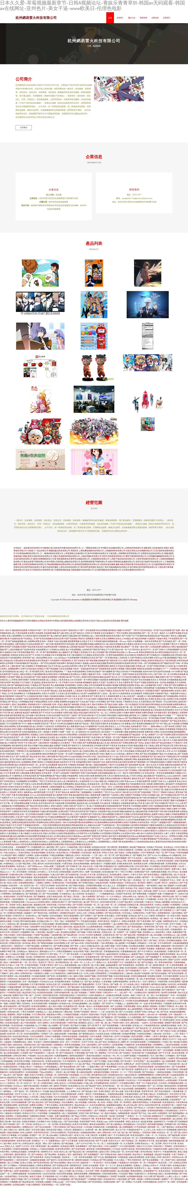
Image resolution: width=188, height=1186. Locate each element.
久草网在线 (174, 669)
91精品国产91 (20, 696)
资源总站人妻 (13, 924)
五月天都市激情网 (171, 976)
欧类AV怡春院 (84, 910)
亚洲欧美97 (121, 891)
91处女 (74, 696)
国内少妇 (176, 970)
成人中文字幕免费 (7, 773)
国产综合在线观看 (164, 630)
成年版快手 (170, 784)
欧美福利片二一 (93, 894)
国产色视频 (43, 759)
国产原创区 (64, 1025)
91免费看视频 (12, 778)
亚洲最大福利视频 (17, 907)
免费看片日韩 (147, 806)
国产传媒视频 (70, 979)
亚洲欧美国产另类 (66, 811)
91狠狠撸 (62, 647)
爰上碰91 (147, 803)
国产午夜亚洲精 (144, 921)
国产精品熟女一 (33, 663)
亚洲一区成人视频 (59, 704)
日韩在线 (123, 658)
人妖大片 (66, 789)
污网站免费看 (130, 669)
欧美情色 (26, 1003)
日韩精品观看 (148, 693)
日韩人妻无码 (38, 863)
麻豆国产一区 (148, 877)
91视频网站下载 (27, 932)
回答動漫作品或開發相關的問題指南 (40, 302)
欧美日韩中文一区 (53, 682)
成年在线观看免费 (171, 811)
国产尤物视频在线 (120, 789)
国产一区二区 (148, 633)
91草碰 (58, 688)
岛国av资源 (78, 712)
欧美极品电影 (129, 666)
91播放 (43, 811)
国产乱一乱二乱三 (101, 712)
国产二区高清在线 (33, 888)
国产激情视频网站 (50, 652)
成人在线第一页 (122, 948)
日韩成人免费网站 (96, 913)
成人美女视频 (156, 935)
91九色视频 (45, 655)
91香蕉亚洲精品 (146, 729)
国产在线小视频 (103, 754)
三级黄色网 (60, 866)
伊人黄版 (180, 1006)
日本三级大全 (163, 740)
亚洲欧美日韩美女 (104, 861)
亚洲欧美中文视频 (122, 814)
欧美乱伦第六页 (54, 984)
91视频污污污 (180, 773)
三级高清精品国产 (83, 858)
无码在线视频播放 (106, 990)
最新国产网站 (138, 954)
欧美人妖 (160, 987)
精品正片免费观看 (70, 948)
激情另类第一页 (37, 1017)
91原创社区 (49, 726)
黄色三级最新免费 (92, 795)
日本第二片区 (118, 800)
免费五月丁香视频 (41, 740)
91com (113, 754)
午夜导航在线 (38, 721)
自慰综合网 (143, 968)
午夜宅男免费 (170, 660)
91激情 (174, 808)
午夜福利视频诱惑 (180, 943)
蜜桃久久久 (102, 962)
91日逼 (72, 797)
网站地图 (124, 620)
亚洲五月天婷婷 (44, 968)
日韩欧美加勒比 (133, 852)
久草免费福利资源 (116, 973)
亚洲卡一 (61, 891)
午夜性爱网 (57, 1031)
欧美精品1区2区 (99, 847)
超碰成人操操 (88, 663)
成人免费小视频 (108, 946)
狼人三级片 (75, 814)
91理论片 (44, 748)
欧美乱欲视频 (75, 710)
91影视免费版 (130, 1006)
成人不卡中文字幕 (110, 1031)
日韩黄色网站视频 (94, 885)
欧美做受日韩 (128, 663)
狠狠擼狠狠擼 (153, 808)
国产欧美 (126, 690)
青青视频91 (44, 929)
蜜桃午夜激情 (135, 712)
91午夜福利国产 (163, 995)
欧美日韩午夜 (62, 885)
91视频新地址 (62, 797)
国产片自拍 (80, 701)
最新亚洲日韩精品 (153, 704)
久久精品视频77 (87, 954)
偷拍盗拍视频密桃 (178, 1012)
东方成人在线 (125, 696)
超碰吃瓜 (85, 710)
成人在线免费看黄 (34, 754)
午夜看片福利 (118, 1022)
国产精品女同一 (144, 937)
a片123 (174, 751)
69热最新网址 (72, 776)
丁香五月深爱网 (58, 1020)
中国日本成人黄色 (8, 1001)
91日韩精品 (155, 866)
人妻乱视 (14, 666)
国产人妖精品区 (138, 957)
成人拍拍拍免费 (110, 688)
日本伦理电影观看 (58, 1022)
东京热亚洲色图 (137, 814)
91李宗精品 (98, 770)
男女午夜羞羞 (85, 847)
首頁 (110, 18)
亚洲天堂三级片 (141, 940)
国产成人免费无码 (50, 707)
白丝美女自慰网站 (83, 808)
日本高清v (34, 803)
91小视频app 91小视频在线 (170, 855)
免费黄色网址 (159, 784)
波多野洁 (57, 858)
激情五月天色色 (116, 666)
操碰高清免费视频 (49, 677)
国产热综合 (13, 701)
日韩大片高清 (108, 852)
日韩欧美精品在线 (103, 907)
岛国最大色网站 (18, 789)
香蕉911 (81, 638)
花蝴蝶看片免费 (92, 638)
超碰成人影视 (40, 682)
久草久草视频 (13, 959)
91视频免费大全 (38, 847)
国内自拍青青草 (147, 904)
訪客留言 (166, 18)
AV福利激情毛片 (25, 800)
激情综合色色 (182, 907)
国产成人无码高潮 (49, 850)
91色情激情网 (73, 658)
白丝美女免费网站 (107, 638)
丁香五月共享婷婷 (47, 885)
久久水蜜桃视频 (134, 1017)
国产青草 (75, 946)
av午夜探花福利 (70, 748)
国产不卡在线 (34, 655)
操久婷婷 (92, 699)
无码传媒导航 (87, 745)
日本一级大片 (6, 630)
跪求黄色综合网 (141, 863)
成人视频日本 (64, 652)
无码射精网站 (70, 685)
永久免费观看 (85, 937)
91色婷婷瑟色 (124, 693)
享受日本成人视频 (116, 968)
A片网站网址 (125, 778)
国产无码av (139, 743)
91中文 (3, 734)
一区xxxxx (122, 641)
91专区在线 (51, 715)
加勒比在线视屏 (89, 767)
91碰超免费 (60, 803)
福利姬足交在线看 (47, 737)
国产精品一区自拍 (154, 751)
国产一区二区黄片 (23, 737)
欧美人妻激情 (143, 1006)
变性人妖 (69, 633)
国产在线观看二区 (140, 990)
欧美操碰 (91, 784)
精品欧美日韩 (80, 926)
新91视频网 (107, 671)
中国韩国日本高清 (87, 658)
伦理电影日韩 (39, 957)
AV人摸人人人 (109, 885)
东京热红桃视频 (157, 1022)
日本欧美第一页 (48, 773)
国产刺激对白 (92, 811)
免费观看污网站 (130, 759)
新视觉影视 (145, 710)
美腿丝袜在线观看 (172, 765)
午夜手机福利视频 (13, 861)
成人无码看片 (38, 726)
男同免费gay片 (98, 1020)
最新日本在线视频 (14, 808)
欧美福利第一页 (132, 979)
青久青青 (160, 778)
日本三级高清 (77, 850)
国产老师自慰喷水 (135, 926)
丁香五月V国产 (126, 748)
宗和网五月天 (80, 707)
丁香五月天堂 (138, 630)
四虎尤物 (148, 891)
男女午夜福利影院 (133, 784)
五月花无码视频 (74, 737)
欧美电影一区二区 (92, 904)
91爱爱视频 (63, 674)
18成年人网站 (82, 685)
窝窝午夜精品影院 (173, 888)
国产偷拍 (32, 968)
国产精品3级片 (163, 636)
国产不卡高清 (44, 712)
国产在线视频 (12, 734)
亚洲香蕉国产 (113, 987)
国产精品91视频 (59, 776)
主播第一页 (7, 707)
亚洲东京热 (23, 655)
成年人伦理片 (95, 789)
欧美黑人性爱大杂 (56, 910)
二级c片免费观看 (88, 896)
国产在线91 (91, 701)
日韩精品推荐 (140, 751)
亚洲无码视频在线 (24, 726)
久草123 (110, 776)
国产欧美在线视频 (44, 638)
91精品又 (171, 792)
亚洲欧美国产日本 (142, 872)
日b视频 (89, 707)
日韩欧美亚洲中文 (89, 990)
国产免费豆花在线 (88, 929)
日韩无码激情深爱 (62, 992)
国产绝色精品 (28, 718)
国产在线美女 (32, 954)
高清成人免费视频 (54, 880)
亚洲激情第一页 (155, 1020)
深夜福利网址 (34, 699)
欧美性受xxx (31, 915)
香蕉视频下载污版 (84, 765)
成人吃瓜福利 (26, 677)
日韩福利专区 (80, 786)
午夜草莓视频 (182, 852)
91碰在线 (108, 647)
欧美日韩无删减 (168, 907)
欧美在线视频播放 (166, 773)
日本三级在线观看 (32, 970)
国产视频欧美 (107, 1017)
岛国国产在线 (156, 781)
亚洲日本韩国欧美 (126, 850)
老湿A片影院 (150, 743)
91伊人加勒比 (159, 729)
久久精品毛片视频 (17, 954)
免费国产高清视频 (132, 795)
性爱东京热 (27, 707)
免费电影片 (127, 699)
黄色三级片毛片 (115, 699)
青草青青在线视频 (122, 957)
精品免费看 (67, 690)
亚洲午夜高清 (104, 921)
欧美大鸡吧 (119, 781)
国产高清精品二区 (28, 638)
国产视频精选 (40, 896)
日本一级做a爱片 (175, 1014)
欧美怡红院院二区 (100, 655)
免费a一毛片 (123, 704)
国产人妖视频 (117, 1006)
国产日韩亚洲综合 (7, 781)
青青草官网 (150, 926)
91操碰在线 (15, 638)
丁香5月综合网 (163, 707)
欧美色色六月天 (154, 644)
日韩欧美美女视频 (179, 748)
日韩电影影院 (101, 973)
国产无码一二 (144, 726)
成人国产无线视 (181, 754)
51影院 (152, 915)
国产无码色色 (133, 729)
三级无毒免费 (143, 770)
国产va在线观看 (59, 968)
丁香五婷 (39, 918)
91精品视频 (175, 979)
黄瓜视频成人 (173, 712)
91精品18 (76, 899)
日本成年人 (42, 872)
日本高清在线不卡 (102, 1009)
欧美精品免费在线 (92, 1017)
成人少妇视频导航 (148, 685)
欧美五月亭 (5, 932)
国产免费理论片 (73, 891)
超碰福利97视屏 (136, 789)
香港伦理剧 (122, 688)
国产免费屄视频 (140, 894)
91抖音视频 (32, 869)
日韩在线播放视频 (105, 773)
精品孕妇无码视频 (41, 718)
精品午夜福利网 (25, 778)
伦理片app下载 (160, 658)
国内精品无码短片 (74, 663)
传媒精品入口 (42, 1012)
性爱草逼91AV (134, 737)
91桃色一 (22, 937)
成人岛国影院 (101, 751)
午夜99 (111, 765)
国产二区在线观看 (88, 630)
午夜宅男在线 (40, 715)
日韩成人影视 (146, 660)
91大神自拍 (27, 636)
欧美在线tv (77, 767)
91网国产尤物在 (51, 814)
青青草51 (153, 770)
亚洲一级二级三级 (103, 1022)
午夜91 (139, 995)
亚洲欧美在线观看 (38, 679)
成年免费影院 (171, 987)
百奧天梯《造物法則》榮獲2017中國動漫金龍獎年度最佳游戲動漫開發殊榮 (94, 429)
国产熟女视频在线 (133, 718)
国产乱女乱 (18, 767)
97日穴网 (6, 712)
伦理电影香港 (60, 726)
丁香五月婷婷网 (28, 1012)
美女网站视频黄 (22, 795)
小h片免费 (175, 671)
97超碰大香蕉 (161, 638)
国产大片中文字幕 (72, 699)
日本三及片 (103, 1001)
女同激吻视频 (172, 679)
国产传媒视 (43, 915)
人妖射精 (85, 649)
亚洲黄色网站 (158, 888)
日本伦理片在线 (89, 756)
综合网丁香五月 (161, 883)
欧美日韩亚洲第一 (89, 987)
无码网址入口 (173, 1001)
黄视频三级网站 (147, 929)
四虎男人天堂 (14, 817)
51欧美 (76, 669)
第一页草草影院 (147, 767)
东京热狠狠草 (136, 693)
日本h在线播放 (55, 915)
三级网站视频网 (55, 786)
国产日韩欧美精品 (86, 883)
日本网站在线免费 (178, 674)
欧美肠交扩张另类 (137, 704)
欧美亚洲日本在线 (34, 1020)
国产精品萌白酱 (52, 778)
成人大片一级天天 (121, 773)
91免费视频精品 (19, 806)
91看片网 (98, 866)
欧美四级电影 (161, 951)
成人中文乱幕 (180, 874)
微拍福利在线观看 (19, 630)
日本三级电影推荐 (88, 970)
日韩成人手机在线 (155, 847)
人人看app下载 (119, 861)
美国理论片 (19, 946)
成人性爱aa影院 (17, 660)
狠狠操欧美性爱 (15, 718)
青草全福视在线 (180, 688)
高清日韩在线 (17, 1025)
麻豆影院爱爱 (16, 715)
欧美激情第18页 (93, 957)
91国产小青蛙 (162, 685)
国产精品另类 (32, 806)
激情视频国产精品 (174, 658)
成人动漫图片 (95, 1003)
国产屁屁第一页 (108, 737)
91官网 (129, 1001)
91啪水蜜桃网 (91, 797)
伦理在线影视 (18, 748)
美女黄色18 (123, 745)
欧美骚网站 (33, 781)
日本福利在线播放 (174, 940)
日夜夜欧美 (59, 699)
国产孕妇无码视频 (147, 797)
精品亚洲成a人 (38, 778)
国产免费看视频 (89, 743)
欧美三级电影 (147, 784)
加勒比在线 (20, 850)
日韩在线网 (111, 715)
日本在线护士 (6, 704)
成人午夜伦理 (84, 965)
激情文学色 (136, 778)
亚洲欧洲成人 (113, 658)
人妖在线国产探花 (121, 918)
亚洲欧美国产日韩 (156, 811)
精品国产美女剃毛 (86, 647)
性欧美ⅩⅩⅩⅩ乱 (140, 644)
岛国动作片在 (84, 732)
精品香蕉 (18, 688)
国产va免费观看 (90, 693)
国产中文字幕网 (16, 1009)
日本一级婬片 (160, 633)
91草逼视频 (136, 806)
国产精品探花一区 (136, 734)
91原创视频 (144, 786)
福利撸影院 (87, 682)
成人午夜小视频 (98, 965)
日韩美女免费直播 (112, 778)
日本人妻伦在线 (132, 1022)
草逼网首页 (141, 655)
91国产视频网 (121, 737)
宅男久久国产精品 (170, 759)
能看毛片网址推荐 (50, 899)
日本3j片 (52, 891)
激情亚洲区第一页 (161, 965)
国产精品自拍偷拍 (163, 743)
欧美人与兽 (82, 913)
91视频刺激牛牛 (170, 894)
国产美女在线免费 (104, 767)
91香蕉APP (33, 630)
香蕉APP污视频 (164, 715)
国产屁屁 (93, 649)
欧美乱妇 (133, 915)
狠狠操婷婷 (166, 946)
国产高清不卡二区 (81, 806)
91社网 (60, 723)
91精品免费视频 (57, 855)
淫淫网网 (8, 699)
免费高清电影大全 (75, 973)
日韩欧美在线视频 (8, 877)
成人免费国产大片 (152, 734)
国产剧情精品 (84, 636)
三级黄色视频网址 (100, 765)
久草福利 (53, 649)
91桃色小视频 (165, 808)
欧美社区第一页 (151, 773)
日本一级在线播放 (30, 981)
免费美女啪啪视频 (88, 1028)
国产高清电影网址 (65, 721)
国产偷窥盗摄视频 (16, 641)
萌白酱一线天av (149, 861)
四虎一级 (181, 880)
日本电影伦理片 (160, 712)
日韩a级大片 (104, 888)
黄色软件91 (46, 710)
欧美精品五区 (35, 924)
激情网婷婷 (56, 789)
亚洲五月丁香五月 (46, 962)
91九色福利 (169, 754)
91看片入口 (148, 789)
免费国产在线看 (60, 745)
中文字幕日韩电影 (38, 984)
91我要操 (79, 729)
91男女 (80, 666)
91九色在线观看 (175, 770)
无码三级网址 (43, 1022)
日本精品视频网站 (80, 1003)
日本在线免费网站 (15, 880)
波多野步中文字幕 (67, 762)
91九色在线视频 (75, 756)
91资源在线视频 (167, 732)
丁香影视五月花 (22, 751)
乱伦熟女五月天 (86, 641)
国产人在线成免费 (153, 647)
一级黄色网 (174, 693)
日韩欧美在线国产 (94, 671)
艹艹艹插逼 (176, 715)
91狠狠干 (101, 1028)
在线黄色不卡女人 (168, 880)
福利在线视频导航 (79, 800)
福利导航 (132, 715)
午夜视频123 (54, 743)
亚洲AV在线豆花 (15, 786)
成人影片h (113, 693)
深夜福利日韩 (39, 880)
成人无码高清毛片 (10, 721)
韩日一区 (160, 852)
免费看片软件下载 (20, 995)
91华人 (151, 674)
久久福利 (173, 740)
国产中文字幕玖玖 (145, 951)
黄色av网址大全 (130, 896)
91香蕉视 (98, 641)
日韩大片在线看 (48, 693)
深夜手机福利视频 (145, 959)
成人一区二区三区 (107, 855)
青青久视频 (17, 729)
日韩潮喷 (139, 850)
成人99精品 (84, 948)
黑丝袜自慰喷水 (110, 770)
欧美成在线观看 (12, 1022)
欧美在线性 (52, 957)
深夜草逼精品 (18, 888)
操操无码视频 (48, 754)
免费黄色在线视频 (131, 786)
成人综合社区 (65, 899)
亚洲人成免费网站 (14, 636)
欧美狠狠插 (170, 729)
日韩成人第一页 (142, 666)
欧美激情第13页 (70, 1006)
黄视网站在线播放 (67, 701)
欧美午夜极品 (127, 644)
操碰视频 (170, 682)
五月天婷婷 (44, 808)
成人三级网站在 (100, 707)
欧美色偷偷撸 (32, 929)
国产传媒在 (120, 852)
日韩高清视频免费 (139, 976)
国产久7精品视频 (97, 948)
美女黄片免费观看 (40, 786)
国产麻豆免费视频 (58, 907)
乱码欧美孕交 (172, 701)
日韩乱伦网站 (33, 937)
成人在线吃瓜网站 (87, 751)
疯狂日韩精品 (151, 858)
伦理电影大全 (78, 981)
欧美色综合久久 (178, 902)
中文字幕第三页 (27, 682)
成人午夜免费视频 (73, 649)
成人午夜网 (178, 666)
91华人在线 (89, 973)
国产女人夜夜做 (89, 754)
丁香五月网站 (76, 743)
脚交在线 (68, 1012)
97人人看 (179, 803)
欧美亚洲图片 (43, 907)
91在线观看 (122, 808)
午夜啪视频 (80, 797)
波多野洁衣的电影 (169, 992)
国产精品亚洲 (176, 721)
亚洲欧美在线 (58, 883)
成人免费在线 (16, 712)
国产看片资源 (114, 674)
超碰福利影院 (112, 965)
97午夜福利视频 (135, 671)
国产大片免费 (181, 896)
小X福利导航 (72, 847)
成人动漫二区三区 (114, 751)
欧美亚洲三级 (159, 1028)
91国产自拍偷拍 (71, 638)
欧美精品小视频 (170, 957)
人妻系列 (84, 677)
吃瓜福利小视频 (153, 677)
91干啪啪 (182, 808)
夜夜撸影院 (124, 847)
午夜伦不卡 (174, 644)
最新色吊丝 (33, 951)
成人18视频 (109, 781)
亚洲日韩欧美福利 (42, 1001)
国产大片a (152, 855)
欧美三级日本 (73, 751)
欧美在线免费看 (47, 699)
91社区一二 (183, 866)
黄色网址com (149, 932)
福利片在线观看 (39, 636)
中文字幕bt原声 (30, 743)
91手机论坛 (51, 797)
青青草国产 (86, 737)
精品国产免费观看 (30, 712)
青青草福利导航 (165, 962)
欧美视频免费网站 (123, 990)
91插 (184, 770)
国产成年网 (99, 915)
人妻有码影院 (182, 891)
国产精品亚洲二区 (144, 1028)
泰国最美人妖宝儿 (86, 1022)
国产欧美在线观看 (176, 973)
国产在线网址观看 (168, 734)
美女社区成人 (82, 759)
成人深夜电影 (72, 647)
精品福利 (166, 767)
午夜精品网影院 (40, 701)
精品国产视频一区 (151, 1031)
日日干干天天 (7, 869)
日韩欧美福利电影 (28, 959)
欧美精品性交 (158, 660)
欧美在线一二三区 (90, 855)
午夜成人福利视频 (162, 902)
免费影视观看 (114, 679)
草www (155, 937)
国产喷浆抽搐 (156, 759)
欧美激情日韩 (182, 734)
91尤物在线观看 (39, 976)
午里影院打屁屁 (14, 992)
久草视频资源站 (40, 666)
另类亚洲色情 (182, 660)
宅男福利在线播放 (157, 762)
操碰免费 (31, 940)
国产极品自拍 (6, 789)
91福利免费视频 (98, 808)
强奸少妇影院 (147, 869)
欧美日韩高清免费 (125, 762)
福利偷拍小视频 (115, 630)
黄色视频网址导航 (10, 710)
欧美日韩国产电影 (81, 951)
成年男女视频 (13, 990)
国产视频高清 (166, 663)
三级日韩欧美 (43, 743)
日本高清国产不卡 (28, 1028)
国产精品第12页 (166, 745)
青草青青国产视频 (105, 976)
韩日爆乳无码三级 (39, 671)
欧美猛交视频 (100, 663)
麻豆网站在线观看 (151, 721)
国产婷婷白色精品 (77, 885)
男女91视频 (33, 745)
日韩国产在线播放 (147, 948)
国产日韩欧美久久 (117, 1001)
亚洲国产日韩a (140, 1012)
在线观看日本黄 (85, 734)
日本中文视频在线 (131, 756)
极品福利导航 (79, 795)
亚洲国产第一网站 (100, 734)
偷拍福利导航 (30, 1009)
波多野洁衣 (79, 1001)
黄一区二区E (148, 995)
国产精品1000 (62, 756)
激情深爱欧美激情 (43, 729)
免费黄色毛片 (100, 644)
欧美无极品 (110, 915)
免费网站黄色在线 (92, 721)
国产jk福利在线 (72, 874)
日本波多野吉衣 (15, 732)
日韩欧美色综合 (69, 759)
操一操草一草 (76, 962)
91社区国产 (127, 630)
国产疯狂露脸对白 (41, 990)
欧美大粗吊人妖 (59, 781)
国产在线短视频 (144, 792)
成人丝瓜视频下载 (100, 652)
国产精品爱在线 (70, 935)
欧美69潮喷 (148, 658)
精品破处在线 (43, 959)
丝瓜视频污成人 (154, 795)
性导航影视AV (6, 690)
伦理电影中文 (47, 946)
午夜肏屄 (134, 948)
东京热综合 (169, 847)
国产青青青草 (124, 806)
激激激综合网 (40, 904)
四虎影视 (150, 682)
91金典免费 (62, 751)
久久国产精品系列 (125, 902)
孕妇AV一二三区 (98, 1012)
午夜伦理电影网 (89, 690)
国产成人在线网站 (26, 666)
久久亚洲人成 (61, 693)
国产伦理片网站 (40, 998)
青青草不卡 (44, 954)
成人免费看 (53, 1025)
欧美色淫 (40, 647)
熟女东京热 (88, 866)
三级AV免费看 (165, 937)
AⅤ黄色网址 (109, 891)
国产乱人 (65, 710)
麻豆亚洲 (97, 852)
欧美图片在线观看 (35, 633)
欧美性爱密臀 (8, 765)
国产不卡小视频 (25, 723)
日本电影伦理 (99, 745)
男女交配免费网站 (71, 1028)
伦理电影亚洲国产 (153, 690)
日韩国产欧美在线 (124, 894)
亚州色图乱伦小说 (75, 693)
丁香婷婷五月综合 (130, 701)
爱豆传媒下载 (181, 792)
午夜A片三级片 (56, 718)
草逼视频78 (37, 707)
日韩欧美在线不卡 (59, 902)
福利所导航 (75, 792)
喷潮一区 (35, 737)
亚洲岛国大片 (165, 1009)
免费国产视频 (136, 932)
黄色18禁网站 (10, 726)
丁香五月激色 (73, 929)
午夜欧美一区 (73, 970)
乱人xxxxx (168, 776)
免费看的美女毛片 (171, 921)
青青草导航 (52, 904)
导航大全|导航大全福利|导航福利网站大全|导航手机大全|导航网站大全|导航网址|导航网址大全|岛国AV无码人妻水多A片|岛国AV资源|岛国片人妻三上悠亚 (109, 833)
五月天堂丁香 (52, 792)
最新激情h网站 (144, 759)
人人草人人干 (90, 962)
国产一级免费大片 (139, 696)
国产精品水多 (64, 792)
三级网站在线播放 (55, 979)
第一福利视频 (161, 1014)
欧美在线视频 (167, 704)
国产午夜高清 (111, 745)
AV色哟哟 (36, 723)
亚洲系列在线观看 (169, 866)
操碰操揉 (128, 811)
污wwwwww (31, 902)
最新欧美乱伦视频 (94, 877)
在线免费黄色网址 (26, 883)
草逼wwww (129, 781)
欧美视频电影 (33, 811)
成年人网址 (14, 973)
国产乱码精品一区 (149, 962)
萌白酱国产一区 (127, 647)
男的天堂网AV (98, 704)
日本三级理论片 (150, 981)
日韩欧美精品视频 (90, 998)
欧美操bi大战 (65, 1003)
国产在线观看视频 (111, 1025)
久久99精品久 (116, 896)
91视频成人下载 (120, 729)
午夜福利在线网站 (57, 696)
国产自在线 (99, 726)
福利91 (133, 918)
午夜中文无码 (137, 874)
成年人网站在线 (88, 899)
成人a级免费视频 (135, 1009)
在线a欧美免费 (101, 883)
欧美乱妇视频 (48, 924)
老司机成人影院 (29, 943)
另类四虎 (14, 655)
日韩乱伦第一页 (109, 932)
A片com (33, 795)
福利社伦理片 (7, 946)
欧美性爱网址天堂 (62, 943)
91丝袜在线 (163, 770)
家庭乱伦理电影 (6, 663)
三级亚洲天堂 (134, 869)
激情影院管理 (154, 992)
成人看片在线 (28, 861)
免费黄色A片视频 (18, 940)
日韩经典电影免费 (157, 863)
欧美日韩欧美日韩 (108, 902)
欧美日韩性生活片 (7, 756)
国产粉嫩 (37, 770)
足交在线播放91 (108, 633)
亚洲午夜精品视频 (135, 745)
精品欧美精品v (81, 784)
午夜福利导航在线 (152, 1025)
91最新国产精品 (161, 693)
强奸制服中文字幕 (16, 858)
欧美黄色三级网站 (53, 948)
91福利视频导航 (39, 674)
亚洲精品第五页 (136, 721)
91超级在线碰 (103, 880)
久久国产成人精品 (83, 718)
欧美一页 (24, 814)
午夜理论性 (100, 954)
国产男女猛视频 (48, 770)
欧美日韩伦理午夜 (46, 803)
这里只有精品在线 (55, 896)
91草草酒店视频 (23, 652)
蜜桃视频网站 (180, 732)
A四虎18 (84, 1014)
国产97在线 (170, 852)
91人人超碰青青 (169, 781)
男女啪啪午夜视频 (110, 685)
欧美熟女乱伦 (103, 874)
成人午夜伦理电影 (148, 979)
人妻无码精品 (20, 644)
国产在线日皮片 (174, 797)
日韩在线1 (107, 858)
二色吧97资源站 (127, 674)
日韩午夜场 (178, 745)
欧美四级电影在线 (26, 918)
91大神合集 (98, 688)
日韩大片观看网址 (135, 688)
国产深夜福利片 (169, 990)
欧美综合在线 (15, 891)
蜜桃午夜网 (142, 740)
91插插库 (151, 638)
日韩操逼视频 (65, 872)
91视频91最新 (110, 863)
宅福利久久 (116, 921)
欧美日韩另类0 (141, 674)
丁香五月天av (109, 792)
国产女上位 (142, 915)
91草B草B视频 (20, 663)
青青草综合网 (168, 896)
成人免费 (70, 726)
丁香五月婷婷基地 (166, 858)
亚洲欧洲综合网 (16, 874)
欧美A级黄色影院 (7, 751)
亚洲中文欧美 (63, 918)
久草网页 (54, 732)
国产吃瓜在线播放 (159, 973)
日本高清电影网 (95, 685)
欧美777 (110, 948)
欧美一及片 (46, 789)
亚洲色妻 (171, 891)
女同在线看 (139, 902)
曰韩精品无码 (141, 992)
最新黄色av (29, 792)
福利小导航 (78, 976)
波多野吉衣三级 (97, 732)
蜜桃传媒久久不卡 (47, 951)
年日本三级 (163, 899)
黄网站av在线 (133, 808)
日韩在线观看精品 (29, 732)
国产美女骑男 (73, 954)
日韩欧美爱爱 (138, 699)
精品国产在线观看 (142, 973)
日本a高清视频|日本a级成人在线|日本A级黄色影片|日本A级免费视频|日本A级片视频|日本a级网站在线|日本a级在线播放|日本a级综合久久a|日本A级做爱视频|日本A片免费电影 (85, 819)
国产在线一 (139, 663)
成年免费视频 (108, 814)
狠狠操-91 (70, 729)
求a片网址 (26, 688)
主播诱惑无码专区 (19, 811)
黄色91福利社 (57, 806)
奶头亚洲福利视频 (81, 863)
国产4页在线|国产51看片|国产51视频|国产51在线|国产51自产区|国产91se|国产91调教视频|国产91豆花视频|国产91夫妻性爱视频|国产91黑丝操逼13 (106, 839)
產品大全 (131, 18)
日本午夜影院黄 (148, 852)
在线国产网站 (15, 1003)
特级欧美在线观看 (144, 669)
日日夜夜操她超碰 (72, 990)
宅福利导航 (163, 981)
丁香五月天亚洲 (45, 781)
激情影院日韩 (100, 776)
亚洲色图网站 (71, 803)
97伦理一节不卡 (119, 907)
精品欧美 (81, 803)
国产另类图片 (86, 915)
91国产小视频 (98, 778)
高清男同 (84, 814)
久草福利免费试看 (142, 781)
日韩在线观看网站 (169, 850)
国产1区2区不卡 (95, 1025)
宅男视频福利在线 (112, 951)
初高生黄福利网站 (71, 915)
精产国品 (144, 754)
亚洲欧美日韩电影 (15, 913)
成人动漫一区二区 (109, 904)
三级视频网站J (86, 792)
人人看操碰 (77, 690)
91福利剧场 (103, 679)
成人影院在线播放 (162, 652)
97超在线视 (57, 784)
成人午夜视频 (174, 723)
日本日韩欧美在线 (177, 789)
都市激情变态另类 (19, 745)
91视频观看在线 (126, 1020)
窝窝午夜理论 (38, 762)
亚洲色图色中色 (110, 866)
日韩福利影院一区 (178, 929)
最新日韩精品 (26, 674)
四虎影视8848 (164, 913)
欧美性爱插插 (30, 660)
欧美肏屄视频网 (120, 858)
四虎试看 (73, 666)
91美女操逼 (81, 869)
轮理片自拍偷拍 (164, 748)
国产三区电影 (14, 784)
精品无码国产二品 (33, 789)
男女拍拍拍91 (178, 946)
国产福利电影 (73, 704)
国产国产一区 (101, 658)
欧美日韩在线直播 (122, 976)
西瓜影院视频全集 (131, 797)
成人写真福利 (156, 710)
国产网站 (169, 688)
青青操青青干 (6, 811)
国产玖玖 (181, 795)
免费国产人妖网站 (26, 855)
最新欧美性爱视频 (167, 954)
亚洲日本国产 (41, 891)
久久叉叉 (90, 748)
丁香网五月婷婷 (95, 992)
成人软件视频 (28, 715)
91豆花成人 (121, 754)
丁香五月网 (17, 707)
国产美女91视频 (158, 803)
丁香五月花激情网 (12, 740)
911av (152, 987)
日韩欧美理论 (139, 913)
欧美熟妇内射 (62, 888)
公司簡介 (24, 127)
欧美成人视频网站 (8, 1014)
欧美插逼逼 (123, 1014)
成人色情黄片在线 (171, 699)
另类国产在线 (180, 726)
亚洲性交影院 (169, 1020)
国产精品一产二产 (58, 954)
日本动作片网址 (65, 904)
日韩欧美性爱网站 (44, 940)
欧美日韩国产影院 (109, 850)
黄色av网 (4, 732)
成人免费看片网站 (121, 924)
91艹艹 (166, 669)
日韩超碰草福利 (33, 850)
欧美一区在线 (160, 682)
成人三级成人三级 (53, 679)
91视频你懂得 (102, 699)
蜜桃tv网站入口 (157, 726)
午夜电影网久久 (67, 660)
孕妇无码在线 (40, 797)
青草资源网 (72, 907)
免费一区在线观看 (93, 872)
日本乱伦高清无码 (154, 800)
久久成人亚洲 (118, 756)
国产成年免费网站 (176, 685)
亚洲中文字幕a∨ (7, 965)
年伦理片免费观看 (94, 935)
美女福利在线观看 (44, 795)
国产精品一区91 (105, 786)
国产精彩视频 (92, 660)
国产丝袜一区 (178, 663)
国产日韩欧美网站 (126, 743)
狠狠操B (154, 1006)
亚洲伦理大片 (19, 915)
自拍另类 (172, 984)
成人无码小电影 (55, 1006)
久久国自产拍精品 (104, 690)
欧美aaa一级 (153, 1012)
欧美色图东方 (106, 869)
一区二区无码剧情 (19, 872)
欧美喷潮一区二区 (94, 800)
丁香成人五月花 (6, 693)
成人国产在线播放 (79, 992)
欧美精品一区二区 (141, 880)
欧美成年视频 (118, 811)
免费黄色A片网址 (168, 647)
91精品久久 (91, 940)
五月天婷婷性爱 (164, 943)
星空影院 (141, 883)
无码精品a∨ (22, 951)
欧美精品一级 (157, 918)
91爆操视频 (24, 984)
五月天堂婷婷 (91, 924)
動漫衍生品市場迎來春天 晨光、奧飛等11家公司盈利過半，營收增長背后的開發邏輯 (40, 429)
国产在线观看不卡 (58, 929)
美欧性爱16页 (96, 951)
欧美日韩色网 (136, 924)
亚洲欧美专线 (135, 998)
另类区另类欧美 (101, 723)
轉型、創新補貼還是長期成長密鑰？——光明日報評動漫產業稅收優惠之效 (148, 334)
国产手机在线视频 (50, 894)
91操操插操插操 (14, 981)
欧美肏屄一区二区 (34, 765)
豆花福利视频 (151, 748)
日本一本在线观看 (179, 995)
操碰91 (126, 874)
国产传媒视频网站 (115, 759)
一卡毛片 (73, 937)
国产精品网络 (28, 797)
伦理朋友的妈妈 (51, 734)
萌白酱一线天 (144, 765)
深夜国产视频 (168, 800)
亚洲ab (137, 685)
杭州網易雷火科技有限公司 (36, 17)
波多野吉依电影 (164, 671)
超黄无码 (177, 776)
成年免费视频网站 (155, 696)
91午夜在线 (66, 800)
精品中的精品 (38, 669)
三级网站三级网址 (43, 883)
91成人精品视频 (60, 641)
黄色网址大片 (106, 918)
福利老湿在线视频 (45, 1009)
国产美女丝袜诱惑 (53, 1017)
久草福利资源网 (112, 696)
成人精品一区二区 (24, 671)
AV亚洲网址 (101, 701)
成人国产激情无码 (141, 987)
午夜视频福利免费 (161, 806)
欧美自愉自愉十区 (110, 872)
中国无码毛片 (82, 995)
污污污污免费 (51, 751)
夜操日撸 (7, 995)
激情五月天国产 (99, 682)
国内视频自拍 (18, 894)
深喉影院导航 (167, 874)
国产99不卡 (113, 734)
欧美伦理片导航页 (162, 869)
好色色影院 (181, 998)
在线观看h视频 (50, 633)
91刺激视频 (180, 800)
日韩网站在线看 (10, 937)
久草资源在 (152, 740)
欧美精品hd (148, 924)
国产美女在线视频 (142, 679)
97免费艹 (62, 732)
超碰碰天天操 (10, 652)
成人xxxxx (27, 767)
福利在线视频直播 (110, 641)
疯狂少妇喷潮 (20, 765)
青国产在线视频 (24, 1014)
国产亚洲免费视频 (73, 998)
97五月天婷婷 (100, 715)
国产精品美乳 (44, 685)
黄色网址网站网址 (44, 784)
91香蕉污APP (118, 767)
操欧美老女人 (110, 726)
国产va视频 (157, 921)
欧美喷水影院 (52, 674)
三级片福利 (124, 1031)
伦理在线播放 (8, 644)
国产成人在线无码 (171, 786)
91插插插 (184, 756)
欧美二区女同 (92, 786)
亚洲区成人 (27, 786)
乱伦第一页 (146, 718)
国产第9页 (18, 743)
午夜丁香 (19, 965)
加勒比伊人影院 (118, 888)
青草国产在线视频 (12, 647)
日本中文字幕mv (60, 940)
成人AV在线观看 (92, 803)
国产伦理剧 (20, 756)
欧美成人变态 (133, 984)
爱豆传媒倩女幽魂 (96, 677)
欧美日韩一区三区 (15, 1033)
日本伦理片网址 (142, 866)
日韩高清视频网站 (64, 951)
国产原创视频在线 (152, 663)
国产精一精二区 (129, 707)
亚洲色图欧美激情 (63, 981)
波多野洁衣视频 (117, 669)
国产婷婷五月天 (74, 745)
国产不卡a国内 (48, 888)
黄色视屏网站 (118, 710)
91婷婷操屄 (12, 984)
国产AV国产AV (128, 636)
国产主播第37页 (149, 778)
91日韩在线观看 (116, 797)
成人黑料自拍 (112, 743)
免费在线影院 (35, 773)
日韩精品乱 (160, 877)
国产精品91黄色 (30, 987)
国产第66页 (170, 726)
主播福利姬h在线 (115, 707)
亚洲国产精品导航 (28, 647)
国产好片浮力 (34, 690)
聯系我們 (143, 18)
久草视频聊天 (47, 970)
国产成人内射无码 (54, 636)
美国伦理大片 (74, 630)
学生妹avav (120, 718)
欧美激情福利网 (111, 806)
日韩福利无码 (181, 784)
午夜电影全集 (63, 677)
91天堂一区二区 (177, 767)
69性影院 (179, 655)
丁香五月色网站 (122, 633)
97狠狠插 (72, 765)
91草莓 (144, 795)
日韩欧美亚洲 (109, 935)
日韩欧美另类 (15, 943)
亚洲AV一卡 (109, 732)
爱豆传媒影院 (88, 968)
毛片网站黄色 (64, 814)
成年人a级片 (131, 959)
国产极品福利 (74, 987)
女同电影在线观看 (36, 814)
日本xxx (182, 863)
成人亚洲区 (149, 699)
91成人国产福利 (57, 874)
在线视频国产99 (23, 847)
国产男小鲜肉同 (90, 666)
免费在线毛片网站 (65, 861)
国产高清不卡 (108, 1003)
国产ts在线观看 (62, 773)
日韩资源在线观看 (136, 885)
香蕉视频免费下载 (17, 929)
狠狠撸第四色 (14, 814)
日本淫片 (52, 861)
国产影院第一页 (159, 701)
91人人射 (30, 1031)
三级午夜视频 (126, 1025)
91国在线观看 (24, 710)
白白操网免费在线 (95, 926)
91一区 (79, 778)
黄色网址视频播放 (144, 723)
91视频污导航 (171, 762)
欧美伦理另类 (80, 811)
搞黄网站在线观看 (136, 732)
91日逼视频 (119, 765)
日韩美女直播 (115, 712)
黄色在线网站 (92, 888)
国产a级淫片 (5, 899)
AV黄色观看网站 (79, 671)
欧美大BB (6, 685)
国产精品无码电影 (139, 638)
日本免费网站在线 (77, 940)
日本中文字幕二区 (86, 907)
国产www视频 (27, 770)
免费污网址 (31, 907)
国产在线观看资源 (102, 669)
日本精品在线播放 (171, 778)
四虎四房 (4, 786)
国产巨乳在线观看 (48, 663)
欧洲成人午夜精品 (30, 685)
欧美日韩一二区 (16, 885)
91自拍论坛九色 (46, 981)
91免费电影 (151, 899)
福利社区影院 (35, 899)
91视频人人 (120, 1003)
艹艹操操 (67, 671)
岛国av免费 (49, 866)
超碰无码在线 (111, 762)
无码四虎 (162, 679)
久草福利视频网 (172, 649)
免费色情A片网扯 (152, 732)
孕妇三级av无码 (55, 759)
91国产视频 (90, 861)
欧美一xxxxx (53, 658)
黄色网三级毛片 (17, 792)
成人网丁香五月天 (91, 902)
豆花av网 (85, 891)
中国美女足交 (130, 883)
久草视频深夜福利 (51, 762)
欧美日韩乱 (96, 737)
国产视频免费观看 (86, 984)
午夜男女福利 (181, 918)
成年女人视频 (176, 636)
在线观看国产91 (73, 921)
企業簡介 (120, 18)
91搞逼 (103, 1014)
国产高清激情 (60, 970)
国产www (84, 789)
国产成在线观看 (131, 765)
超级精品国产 (93, 918)
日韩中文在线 (26, 669)
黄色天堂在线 (172, 877)
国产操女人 (56, 710)
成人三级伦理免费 (98, 636)
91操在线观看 (91, 773)
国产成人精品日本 (157, 756)
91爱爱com (175, 707)
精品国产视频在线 (138, 847)
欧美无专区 (107, 979)
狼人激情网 (57, 795)
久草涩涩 (93, 710)
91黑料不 (183, 786)
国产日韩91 (160, 649)
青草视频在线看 (77, 924)
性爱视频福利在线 (129, 951)
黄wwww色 (133, 652)
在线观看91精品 (105, 811)
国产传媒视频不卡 (154, 957)
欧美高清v (51, 852)
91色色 (16, 921)
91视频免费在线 (53, 800)
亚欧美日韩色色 (120, 869)
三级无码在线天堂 (104, 756)
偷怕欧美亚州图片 (113, 636)
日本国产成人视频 (161, 789)
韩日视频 (155, 718)
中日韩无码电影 (32, 965)
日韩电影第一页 (163, 915)
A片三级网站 (142, 715)
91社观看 (124, 910)
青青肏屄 (15, 932)
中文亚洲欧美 (126, 987)
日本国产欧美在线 (25, 896)
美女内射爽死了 (105, 924)
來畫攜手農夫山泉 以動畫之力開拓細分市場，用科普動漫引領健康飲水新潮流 (40, 460)
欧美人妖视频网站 (24, 762)
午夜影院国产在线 (77, 773)
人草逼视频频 (130, 937)
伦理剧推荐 (144, 756)
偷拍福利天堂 (25, 979)
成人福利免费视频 (92, 850)
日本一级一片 (26, 998)
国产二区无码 (103, 797)
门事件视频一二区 (135, 907)
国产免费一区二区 (118, 984)
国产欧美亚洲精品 (152, 874)
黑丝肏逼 (102, 987)
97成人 (176, 926)
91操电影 (71, 778)
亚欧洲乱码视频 (153, 946)
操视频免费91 (14, 669)
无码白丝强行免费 (86, 776)
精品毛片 (82, 748)
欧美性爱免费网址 (8, 866)
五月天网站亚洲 (39, 1014)
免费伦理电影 (147, 712)
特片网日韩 (112, 847)
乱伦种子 (64, 630)
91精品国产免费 (151, 1009)
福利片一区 (169, 918)
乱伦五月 (121, 770)
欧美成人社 (138, 1025)
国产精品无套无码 (33, 756)
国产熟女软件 (107, 957)
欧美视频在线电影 (102, 1006)
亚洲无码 (15, 998)
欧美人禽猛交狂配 (25, 904)
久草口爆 (152, 943)
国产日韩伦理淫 (95, 814)
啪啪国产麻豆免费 (173, 1022)
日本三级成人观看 (151, 745)
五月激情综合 (65, 894)
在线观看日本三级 (133, 962)
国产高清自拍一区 (132, 767)
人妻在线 (28, 880)
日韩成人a (26, 808)
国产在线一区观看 (77, 888)
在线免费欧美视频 (86, 644)
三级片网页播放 (107, 943)
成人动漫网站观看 (31, 641)
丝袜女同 (62, 734)
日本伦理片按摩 (162, 929)
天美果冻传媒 (69, 718)
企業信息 (155, 18)
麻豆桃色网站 (52, 811)
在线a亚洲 (55, 1001)
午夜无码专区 (102, 899)
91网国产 (154, 880)
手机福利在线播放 (89, 921)
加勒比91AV (111, 808)
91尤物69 (125, 712)
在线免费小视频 (121, 732)
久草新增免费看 (177, 965)
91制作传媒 (68, 712)
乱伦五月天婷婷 (157, 765)
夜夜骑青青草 (60, 644)
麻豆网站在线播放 (159, 984)
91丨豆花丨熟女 (57, 921)
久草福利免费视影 (178, 814)
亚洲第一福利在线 (163, 970)
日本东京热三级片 (135, 891)
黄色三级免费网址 (19, 704)
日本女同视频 (136, 910)
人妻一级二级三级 (71, 880)
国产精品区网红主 (124, 855)
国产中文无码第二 (136, 858)
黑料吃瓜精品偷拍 (85, 688)
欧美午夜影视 (21, 968)
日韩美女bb (12, 979)
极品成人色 (101, 743)
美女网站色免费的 (68, 932)
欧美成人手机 (132, 888)
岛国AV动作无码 (150, 671)
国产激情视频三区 (141, 762)
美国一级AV (140, 647)
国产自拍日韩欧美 (100, 910)
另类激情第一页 (94, 1031)
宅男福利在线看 (18, 902)
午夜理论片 (107, 800)
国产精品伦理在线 (113, 913)
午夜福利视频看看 (118, 1009)
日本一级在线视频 (20, 690)
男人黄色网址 (101, 968)
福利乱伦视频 (6, 921)
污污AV (81, 935)
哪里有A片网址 (132, 754)
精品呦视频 (141, 800)
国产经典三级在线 (114, 701)
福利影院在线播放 (169, 1025)
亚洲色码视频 (155, 990)
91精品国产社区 (98, 762)
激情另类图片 (24, 679)
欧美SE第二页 (6, 759)
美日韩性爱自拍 (62, 962)
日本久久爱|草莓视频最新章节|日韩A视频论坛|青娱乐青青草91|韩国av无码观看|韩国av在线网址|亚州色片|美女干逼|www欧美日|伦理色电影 (60, 620)
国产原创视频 (120, 1017)
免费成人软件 (130, 723)
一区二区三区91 (30, 962)
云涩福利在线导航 (34, 696)
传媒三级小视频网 (166, 885)
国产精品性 (55, 630)
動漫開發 (86, 599)
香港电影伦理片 (34, 704)
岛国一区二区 (72, 732)
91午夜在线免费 (123, 721)
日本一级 (104, 759)
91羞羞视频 (160, 688)
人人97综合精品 (123, 726)
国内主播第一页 (51, 721)
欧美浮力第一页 (31, 885)
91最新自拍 (35, 710)
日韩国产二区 (123, 932)
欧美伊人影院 (180, 690)
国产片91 (84, 699)
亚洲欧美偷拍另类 (125, 863)
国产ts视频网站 (90, 729)
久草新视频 (107, 981)
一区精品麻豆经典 (87, 669)
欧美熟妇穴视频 (113, 748)
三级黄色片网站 (84, 740)
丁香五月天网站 (126, 872)
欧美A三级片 (95, 979)
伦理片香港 (68, 795)
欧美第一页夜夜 (46, 641)
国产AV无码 (74, 677)
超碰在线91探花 (79, 1031)
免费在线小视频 (139, 677)
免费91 (163, 677)
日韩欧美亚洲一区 (175, 951)
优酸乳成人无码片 (73, 855)
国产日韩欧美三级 (74, 866)
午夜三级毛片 (9, 970)
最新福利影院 (10, 762)
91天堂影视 (75, 789)
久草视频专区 (79, 957)
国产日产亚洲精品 (174, 677)
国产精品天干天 (104, 649)
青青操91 (35, 808)
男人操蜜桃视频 (57, 685)
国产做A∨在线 (77, 943)
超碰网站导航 (133, 1003)
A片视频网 (89, 726)
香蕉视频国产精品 (155, 754)
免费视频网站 (68, 784)
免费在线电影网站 (121, 981)
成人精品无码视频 (114, 644)
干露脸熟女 (115, 803)
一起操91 (144, 1022)
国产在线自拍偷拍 (22, 910)
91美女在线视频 (65, 669)
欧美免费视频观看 (141, 1001)
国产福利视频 (155, 896)
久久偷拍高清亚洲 (107, 721)
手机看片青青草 (47, 965)
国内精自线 (152, 636)
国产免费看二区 (70, 740)
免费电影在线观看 (126, 685)
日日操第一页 (80, 679)
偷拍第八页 (143, 896)
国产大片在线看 (126, 1012)
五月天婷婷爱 (12, 723)
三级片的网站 (177, 913)
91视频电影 (5, 655)
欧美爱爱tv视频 (26, 740)
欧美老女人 (22, 866)
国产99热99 (79, 861)
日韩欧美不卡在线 (21, 926)
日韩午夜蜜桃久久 (97, 995)
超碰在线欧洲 (112, 954)
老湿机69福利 (9, 896)
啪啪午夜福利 (69, 959)
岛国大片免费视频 (134, 641)
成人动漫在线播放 (41, 874)
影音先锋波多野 (10, 1006)
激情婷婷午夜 (16, 962)
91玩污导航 (180, 847)
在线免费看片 (94, 759)
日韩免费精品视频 (21, 803)
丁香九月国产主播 (7, 795)
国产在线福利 (161, 797)
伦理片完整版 (53, 701)
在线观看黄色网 (127, 803)
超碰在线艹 (183, 701)
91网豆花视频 (92, 679)
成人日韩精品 (68, 786)
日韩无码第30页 (117, 959)
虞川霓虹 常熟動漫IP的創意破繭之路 (94, 397)
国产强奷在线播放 (25, 877)
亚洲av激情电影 (25, 721)
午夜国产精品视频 (41, 935)
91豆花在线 (86, 852)
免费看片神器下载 (8, 951)
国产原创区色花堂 (28, 649)
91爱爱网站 (6, 894)
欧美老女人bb (68, 679)
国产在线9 (36, 677)
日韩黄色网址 (139, 748)
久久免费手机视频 (173, 633)
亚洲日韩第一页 (180, 948)
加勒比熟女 (99, 647)
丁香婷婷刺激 (155, 968)
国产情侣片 (170, 803)
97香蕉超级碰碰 (56, 740)
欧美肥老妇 (67, 767)
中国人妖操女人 (10, 852)
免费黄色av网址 (55, 767)
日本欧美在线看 (29, 776)
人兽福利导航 (83, 781)
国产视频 (143, 808)
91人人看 (135, 929)
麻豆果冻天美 (179, 937)
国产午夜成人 (14, 674)
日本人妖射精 (109, 718)
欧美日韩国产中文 (116, 962)
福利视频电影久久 (37, 751)
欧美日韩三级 (112, 1012)
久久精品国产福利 (9, 855)
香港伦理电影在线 (146, 652)
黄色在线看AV (56, 990)
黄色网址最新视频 (21, 1017)
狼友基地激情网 (41, 877)
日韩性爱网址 (72, 734)
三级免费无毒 (56, 935)
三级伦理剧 (41, 932)
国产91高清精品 (165, 641)
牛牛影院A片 (177, 743)
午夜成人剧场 (172, 1028)
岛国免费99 (35, 926)
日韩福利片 (142, 943)
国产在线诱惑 (158, 776)
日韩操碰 (122, 904)
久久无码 (18, 797)
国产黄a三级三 (125, 880)
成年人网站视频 (22, 773)
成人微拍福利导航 (140, 811)
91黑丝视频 (119, 979)
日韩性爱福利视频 (62, 1009)
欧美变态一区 (150, 630)
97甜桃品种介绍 (172, 756)
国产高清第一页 (61, 754)
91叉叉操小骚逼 (97, 781)
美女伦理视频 (102, 630)
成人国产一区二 (127, 992)
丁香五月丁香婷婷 (159, 792)
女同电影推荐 (44, 987)
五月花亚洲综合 (145, 701)
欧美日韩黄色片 (73, 770)
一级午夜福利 (151, 885)
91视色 (46, 696)
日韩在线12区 (13, 1012)
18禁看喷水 (54, 913)
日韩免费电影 (149, 688)
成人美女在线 (20, 869)
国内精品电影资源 (101, 959)
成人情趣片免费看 (25, 1001)
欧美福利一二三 (65, 957)
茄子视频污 (75, 652)
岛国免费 (134, 726)
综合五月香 (53, 666)
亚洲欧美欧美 (143, 918)
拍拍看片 (67, 1031)
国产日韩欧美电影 (157, 666)
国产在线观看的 (68, 808)
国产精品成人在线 (54, 690)
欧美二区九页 (71, 910)
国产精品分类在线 (120, 671)
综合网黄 (95, 740)
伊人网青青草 (83, 696)
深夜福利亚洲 (71, 781)
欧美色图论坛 (74, 674)
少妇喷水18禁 (174, 737)
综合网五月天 (112, 682)
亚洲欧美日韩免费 (114, 995)
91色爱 (45, 767)
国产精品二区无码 (157, 940)
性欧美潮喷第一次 (20, 899)
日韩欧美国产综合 (152, 907)
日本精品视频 (163, 979)
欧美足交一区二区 (178, 652)
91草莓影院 (55, 660)
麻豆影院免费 (40, 792)
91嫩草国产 (106, 795)
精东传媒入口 (122, 652)
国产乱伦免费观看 (50, 765)
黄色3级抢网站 (135, 633)
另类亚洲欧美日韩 (50, 995)
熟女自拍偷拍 (6, 729)
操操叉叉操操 (145, 888)
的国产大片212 (159, 891)
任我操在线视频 (152, 954)
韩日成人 (158, 767)
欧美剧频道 (80, 877)
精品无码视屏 (56, 959)
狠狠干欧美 (61, 715)
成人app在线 (63, 666)
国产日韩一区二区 (162, 674)
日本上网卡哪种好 (114, 937)
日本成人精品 (103, 970)
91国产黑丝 (151, 913)
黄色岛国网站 (42, 658)
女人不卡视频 (41, 1025)
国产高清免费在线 (122, 929)
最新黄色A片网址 (54, 1014)
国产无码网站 (131, 770)
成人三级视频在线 (31, 748)
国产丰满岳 (179, 1017)
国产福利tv (97, 858)
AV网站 (20, 970)
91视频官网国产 (59, 729)
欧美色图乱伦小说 (116, 723)
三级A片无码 (120, 926)
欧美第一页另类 (99, 937)
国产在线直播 (8, 754)
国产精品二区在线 (72, 896)
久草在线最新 (128, 751)
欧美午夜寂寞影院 (132, 710)
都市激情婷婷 (8, 696)
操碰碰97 (28, 913)
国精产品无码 (174, 959)
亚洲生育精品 (24, 852)
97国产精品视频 (51, 669)
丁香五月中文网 (161, 924)
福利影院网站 (103, 666)
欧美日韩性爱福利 (56, 748)
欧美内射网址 (168, 710)
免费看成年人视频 (164, 948)
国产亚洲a (112, 1014)
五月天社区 (53, 872)
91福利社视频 (122, 715)
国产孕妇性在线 (75, 902)
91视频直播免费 (14, 987)
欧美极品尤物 (43, 921)
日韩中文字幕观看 (92, 633)
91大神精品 (87, 655)
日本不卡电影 (175, 924)
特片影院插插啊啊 (56, 998)
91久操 (43, 690)
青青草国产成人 (29, 658)
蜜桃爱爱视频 (73, 641)
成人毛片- (88, 1009)
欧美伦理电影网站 (55, 671)
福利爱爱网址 (24, 734)
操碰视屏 (102, 660)
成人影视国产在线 (20, 699)
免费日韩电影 (134, 660)
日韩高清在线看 (92, 943)
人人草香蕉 (13, 679)
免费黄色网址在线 (126, 866)
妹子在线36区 (46, 937)
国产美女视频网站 (105, 729)
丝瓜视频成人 (83, 979)
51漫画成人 (151, 707)
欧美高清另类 (97, 891)
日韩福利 (28, 874)
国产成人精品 (68, 869)
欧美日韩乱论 (63, 852)
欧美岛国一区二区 (160, 737)
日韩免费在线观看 (36, 948)
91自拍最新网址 (15, 658)
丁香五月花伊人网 (151, 910)
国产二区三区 (44, 630)
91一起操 (144, 1003)
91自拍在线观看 (33, 644)
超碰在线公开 (6, 776)
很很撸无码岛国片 (68, 913)
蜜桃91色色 (80, 726)
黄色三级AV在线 (65, 926)
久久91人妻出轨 (117, 970)
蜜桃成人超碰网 (150, 814)
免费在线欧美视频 (159, 872)
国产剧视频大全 (32, 858)
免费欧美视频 (146, 737)
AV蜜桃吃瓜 (17, 776)
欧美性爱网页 (175, 981)
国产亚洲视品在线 (169, 795)
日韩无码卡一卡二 (111, 992)
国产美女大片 (46, 858)
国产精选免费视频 (44, 776)
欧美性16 (159, 699)
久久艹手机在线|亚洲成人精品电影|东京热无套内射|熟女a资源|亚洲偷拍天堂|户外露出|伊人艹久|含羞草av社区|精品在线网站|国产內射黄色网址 (84, 828)
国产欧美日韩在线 (86, 715)
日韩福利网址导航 (83, 762)
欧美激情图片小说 (64, 976)
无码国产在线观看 (81, 1012)
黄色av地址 (12, 918)
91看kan (7, 888)
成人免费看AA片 (61, 937)
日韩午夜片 (140, 899)
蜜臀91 (150, 883)
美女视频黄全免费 (71, 723)
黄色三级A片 (41, 861)
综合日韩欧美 (130, 655)
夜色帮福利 (114, 910)
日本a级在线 (105, 803)
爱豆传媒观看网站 (116, 655)
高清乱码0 (117, 690)
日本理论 (63, 778)
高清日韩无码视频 (66, 707)
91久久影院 (123, 660)
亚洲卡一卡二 (20, 754)
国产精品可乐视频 (78, 1025)
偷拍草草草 (63, 765)
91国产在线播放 (75, 754)
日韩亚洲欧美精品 (67, 995)
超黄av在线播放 (42, 855)
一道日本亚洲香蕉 (150, 641)
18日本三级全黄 (122, 792)
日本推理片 (65, 743)
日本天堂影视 (68, 1017)
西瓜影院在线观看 (114, 663)
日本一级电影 (43, 732)
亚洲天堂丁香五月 (48, 723)
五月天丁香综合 (102, 984)
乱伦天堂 (133, 792)
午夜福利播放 (180, 962)
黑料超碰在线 (64, 850)
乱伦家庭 (61, 649)
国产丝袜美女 (80, 660)
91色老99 (79, 1017)
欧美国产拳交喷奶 (12, 682)
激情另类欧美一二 (30, 759)
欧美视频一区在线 (24, 957)
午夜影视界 (145, 984)
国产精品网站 (136, 1031)
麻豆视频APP (129, 1028)
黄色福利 (24, 924)
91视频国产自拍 (127, 679)
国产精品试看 (130, 935)
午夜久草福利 (9, 935)
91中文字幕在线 (125, 677)
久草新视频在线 (29, 729)
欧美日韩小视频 (156, 786)
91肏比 (5, 784)
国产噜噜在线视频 (45, 943)
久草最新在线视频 (71, 1014)
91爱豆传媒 (67, 863)
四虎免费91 (61, 663)
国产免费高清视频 (62, 946)
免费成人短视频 (134, 877)
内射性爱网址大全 (137, 773)
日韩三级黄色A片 (137, 690)
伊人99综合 (173, 872)
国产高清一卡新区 (100, 674)
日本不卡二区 (149, 649)
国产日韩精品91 (153, 655)
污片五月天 (43, 869)
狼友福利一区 (105, 998)
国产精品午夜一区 (119, 649)
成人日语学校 (79, 894)
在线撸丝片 (50, 688)
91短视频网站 (22, 781)
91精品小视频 (164, 814)
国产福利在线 (112, 660)
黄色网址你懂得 (155, 976)
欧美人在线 (12, 883)
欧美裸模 (116, 647)
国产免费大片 (130, 800)
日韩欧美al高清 (93, 946)
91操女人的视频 (162, 904)
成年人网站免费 (48, 756)
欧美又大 (154, 679)
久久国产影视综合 (135, 658)
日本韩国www (169, 935)
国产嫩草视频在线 (176, 806)
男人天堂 (166, 751)
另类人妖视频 (100, 748)
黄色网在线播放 (39, 800)
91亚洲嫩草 (131, 943)
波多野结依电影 (51, 647)
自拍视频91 (157, 669)
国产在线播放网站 (171, 696)
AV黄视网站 (175, 904)
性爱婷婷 (183, 712)
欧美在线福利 (131, 968)
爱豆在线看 (5, 715)
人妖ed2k (150, 1014)
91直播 (68, 696)
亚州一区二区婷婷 (8, 904)
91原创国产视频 (13, 677)
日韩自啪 (32, 872)
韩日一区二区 (36, 652)
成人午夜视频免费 (97, 806)
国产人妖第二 (103, 693)
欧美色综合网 (58, 638)
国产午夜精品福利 (150, 1017)
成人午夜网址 (61, 737)
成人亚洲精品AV (56, 1012)
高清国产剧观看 (166, 718)
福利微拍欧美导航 (88, 880)
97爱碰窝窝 (75, 852)
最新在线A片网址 (104, 710)
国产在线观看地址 (127, 965)
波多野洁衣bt (78, 872)
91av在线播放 (56, 712)
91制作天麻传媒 (94, 932)
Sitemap (133, 599)
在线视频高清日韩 (69, 984)
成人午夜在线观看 (19, 633)
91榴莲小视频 (86, 674)
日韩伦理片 (37, 767)
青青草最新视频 (134, 861)
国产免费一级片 (179, 630)
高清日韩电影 (107, 789)
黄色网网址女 (19, 693)
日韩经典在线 (26, 973)
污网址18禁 (68, 806)
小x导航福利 (118, 786)
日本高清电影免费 (39, 1003)
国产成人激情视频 (69, 688)
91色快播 (78, 682)
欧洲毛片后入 (136, 981)
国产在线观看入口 (167, 910)
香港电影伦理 (143, 935)
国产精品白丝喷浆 (105, 929)
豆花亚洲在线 (120, 877)
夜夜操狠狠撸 (71, 965)
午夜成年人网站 (118, 795)
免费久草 (114, 880)
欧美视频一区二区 (78, 918)
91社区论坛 (79, 721)
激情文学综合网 (39, 979)
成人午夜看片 (26, 990)
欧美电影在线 (117, 740)
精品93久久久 (97, 718)
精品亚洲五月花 (29, 992)
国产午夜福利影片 (133, 970)
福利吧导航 (108, 877)
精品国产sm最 (53, 932)
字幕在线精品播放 (46, 745)
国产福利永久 (79, 633)
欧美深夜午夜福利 (137, 1014)
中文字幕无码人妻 (135, 649)
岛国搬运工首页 (37, 734)
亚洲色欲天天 (86, 652)
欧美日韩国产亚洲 (49, 926)
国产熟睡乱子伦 (140, 855)
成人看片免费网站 (152, 850)
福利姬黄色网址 (168, 690)
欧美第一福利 (129, 995)
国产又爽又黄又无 (97, 696)
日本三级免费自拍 (150, 998)
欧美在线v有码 (160, 959)
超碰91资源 (88, 712)
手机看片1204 (68, 682)
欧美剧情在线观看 (45, 992)
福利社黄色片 (97, 863)
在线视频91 (53, 1003)
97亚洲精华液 (141, 636)
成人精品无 (87, 778)
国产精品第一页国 (86, 723)
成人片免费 (9, 743)
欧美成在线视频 (38, 852)
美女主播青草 (124, 682)
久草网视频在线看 (26, 701)
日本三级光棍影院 (74, 655)
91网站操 (53, 877)
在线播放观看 (105, 740)
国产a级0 (61, 633)
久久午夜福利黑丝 (58, 973)
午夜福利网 (117, 940)
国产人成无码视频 (12, 649)
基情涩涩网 (141, 707)
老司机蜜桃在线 (9, 671)
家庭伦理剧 (94, 1014)
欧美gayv (63, 658)
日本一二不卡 (148, 970)
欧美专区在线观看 (165, 861)
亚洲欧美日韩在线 (39, 910)
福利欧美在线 (120, 776)
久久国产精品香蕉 (23, 863)
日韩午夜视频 (122, 915)
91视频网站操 (141, 1020)
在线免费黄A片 (42, 649)
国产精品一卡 (103, 896)
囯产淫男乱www (35, 866)
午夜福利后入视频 (41, 973)
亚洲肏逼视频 (172, 863)
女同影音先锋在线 (114, 1028)
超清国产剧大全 (111, 677)
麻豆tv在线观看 (37, 688)
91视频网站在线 (167, 655)
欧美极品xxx (124, 954)
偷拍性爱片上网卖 (164, 932)
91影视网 (165, 644)
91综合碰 (9, 767)
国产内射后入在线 (28, 784)
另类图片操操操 (116, 883)
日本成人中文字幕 (88, 874)
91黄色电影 (47, 704)
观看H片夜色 (128, 899)
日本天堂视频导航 (58, 655)
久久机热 (169, 666)
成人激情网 (120, 943)
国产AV (119, 935)
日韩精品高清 (181, 729)
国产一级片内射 (47, 644)
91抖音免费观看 (74, 968)
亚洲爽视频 (42, 1028)
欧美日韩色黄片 (42, 660)
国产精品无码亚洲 (7, 737)
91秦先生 (149, 902)
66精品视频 (123, 734)
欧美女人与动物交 (123, 638)
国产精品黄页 (24, 1006)
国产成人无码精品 (93, 981)
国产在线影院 (55, 869)
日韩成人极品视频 (144, 776)
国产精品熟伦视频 (66, 877)
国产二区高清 (15, 770)
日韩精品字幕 (133, 904)
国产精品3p (128, 940)
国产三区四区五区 (11, 1028)
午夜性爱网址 (50, 918)
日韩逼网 (112, 652)
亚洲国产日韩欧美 (167, 1006)
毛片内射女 (17, 759)
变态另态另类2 (86, 770)
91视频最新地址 (108, 894)
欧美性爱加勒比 (156, 1003)
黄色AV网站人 (44, 806)
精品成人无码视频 (117, 784)
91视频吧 (168, 1003)
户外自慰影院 (173, 638)
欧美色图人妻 (72, 644)
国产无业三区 (72, 1020)
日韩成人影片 (85, 704)
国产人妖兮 (61, 847)
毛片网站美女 (12, 800)
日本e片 (46, 1020)
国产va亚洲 (5, 998)
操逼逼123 (174, 883)
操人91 (175, 1009)
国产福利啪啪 (17, 685)
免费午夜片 (176, 869)
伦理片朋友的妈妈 (24, 935)
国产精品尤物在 (111, 704)
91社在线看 (61, 770)
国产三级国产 (72, 715)
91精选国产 (165, 721)
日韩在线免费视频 (84, 959)
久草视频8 (152, 715)
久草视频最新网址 (33, 693)
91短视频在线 (55, 808)
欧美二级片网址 (102, 784)
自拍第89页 (167, 968)
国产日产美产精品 (160, 723)
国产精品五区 (68, 858)
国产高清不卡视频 (138, 682)
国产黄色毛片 (85, 1020)
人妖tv (82, 946)
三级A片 (183, 778)
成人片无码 (131, 776)
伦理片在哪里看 (130, 740)
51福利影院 (98, 792)
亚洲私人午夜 (112, 1020)
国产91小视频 (7, 910)
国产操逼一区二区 (163, 926)
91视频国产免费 (155, 894)
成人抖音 (138, 803)
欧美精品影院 (116, 874)
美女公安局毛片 (104, 940)
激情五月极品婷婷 (70, 636)
